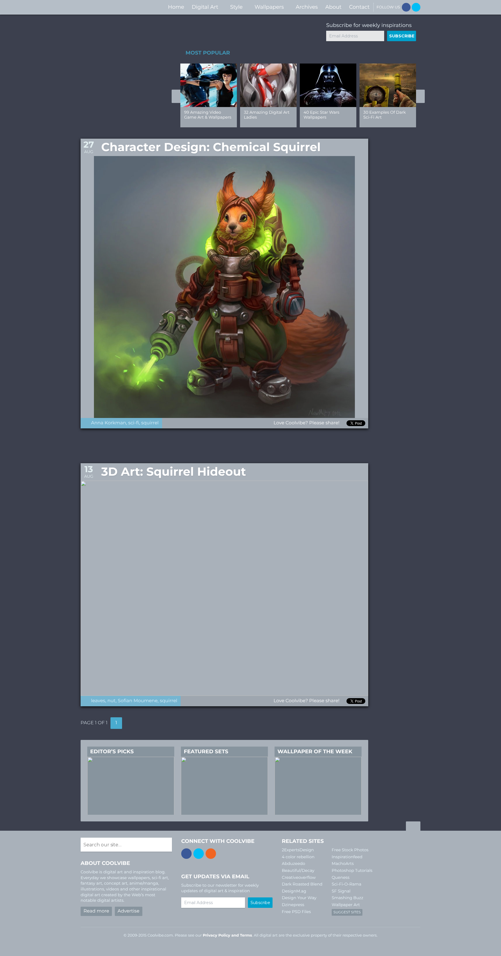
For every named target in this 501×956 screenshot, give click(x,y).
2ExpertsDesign (298, 849)
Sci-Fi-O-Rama (346, 884)
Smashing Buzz (347, 897)
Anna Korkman (108, 423)
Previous (176, 96)
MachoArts (343, 863)
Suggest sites (347, 912)
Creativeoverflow (299, 877)
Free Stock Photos (350, 849)
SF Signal (341, 891)
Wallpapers (269, 7)
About (333, 7)
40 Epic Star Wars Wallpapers (321, 115)
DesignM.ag (294, 891)
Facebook (406, 7)
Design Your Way (299, 897)
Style (236, 7)
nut (112, 701)
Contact (359, 7)
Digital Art (205, 7)
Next (420, 96)
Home (176, 7)
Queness (340, 877)
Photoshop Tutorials (352, 870)
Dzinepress (293, 904)
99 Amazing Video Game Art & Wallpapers (207, 115)
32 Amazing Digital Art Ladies (266, 115)
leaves (98, 701)
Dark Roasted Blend (302, 884)
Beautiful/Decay (298, 870)
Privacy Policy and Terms (227, 935)
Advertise (128, 911)
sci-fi (133, 423)
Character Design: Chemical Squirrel (211, 147)
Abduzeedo (293, 863)
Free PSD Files (296, 911)
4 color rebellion (298, 856)
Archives (307, 7)
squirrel (150, 423)
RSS (211, 853)
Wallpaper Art (346, 904)
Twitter (416, 7)
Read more (96, 911)
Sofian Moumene (137, 701)
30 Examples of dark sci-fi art (384, 115)
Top (413, 826)
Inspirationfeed (347, 856)
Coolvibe (111, 7)
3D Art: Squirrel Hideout (173, 472)
